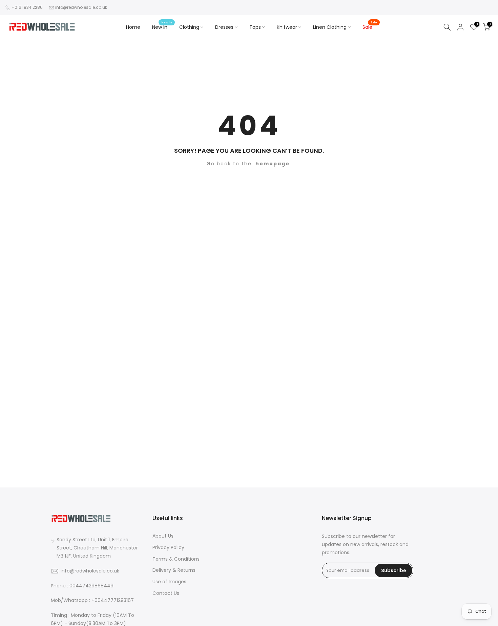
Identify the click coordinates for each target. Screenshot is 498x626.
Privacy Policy (168, 547)
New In (162, 26)
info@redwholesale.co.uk (81, 7)
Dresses (224, 27)
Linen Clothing (330, 27)
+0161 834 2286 (27, 7)
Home (133, 27)
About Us (162, 536)
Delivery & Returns (173, 570)
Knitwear (287, 27)
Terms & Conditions (176, 559)
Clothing (189, 27)
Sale (369, 26)
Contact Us (165, 593)
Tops (255, 27)
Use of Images (169, 582)
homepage (272, 163)
